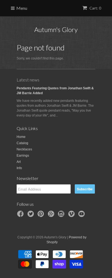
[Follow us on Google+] (52, 215)
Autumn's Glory (56, 29)
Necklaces (24, 149)
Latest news (28, 79)
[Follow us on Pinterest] (42, 215)
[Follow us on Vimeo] (72, 215)
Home (21, 137)
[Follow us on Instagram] (62, 215)
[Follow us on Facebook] (21, 215)
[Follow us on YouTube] (82, 215)
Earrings (23, 155)
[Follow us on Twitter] (31, 215)
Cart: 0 (95, 8)
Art (19, 162)
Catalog (22, 143)
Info (19, 168)
